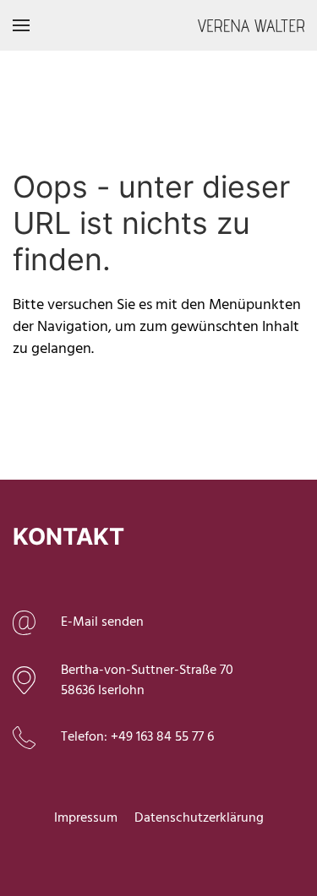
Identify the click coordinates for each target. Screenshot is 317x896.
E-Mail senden (102, 622)
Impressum (86, 818)
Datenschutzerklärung (199, 818)
